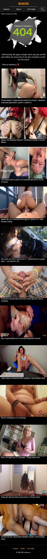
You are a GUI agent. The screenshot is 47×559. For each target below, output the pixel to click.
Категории (31, 9)
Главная (6, 9)
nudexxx (23, 3)
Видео (19, 9)
